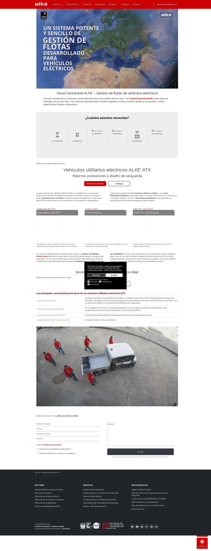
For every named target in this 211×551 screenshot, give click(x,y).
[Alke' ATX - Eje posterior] (155, 225)
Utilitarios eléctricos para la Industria (49, 490)
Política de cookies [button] (95, 270)
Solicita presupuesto (95, 184)
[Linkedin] (156, 527)
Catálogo (119, 184)
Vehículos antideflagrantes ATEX (47, 506)
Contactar (66, 528)
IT (176, 4)
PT (173, 4)
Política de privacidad (52, 445)
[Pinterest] (152, 527)
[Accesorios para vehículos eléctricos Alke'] (53, 278)
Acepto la (48, 445)
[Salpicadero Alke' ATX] (59, 225)
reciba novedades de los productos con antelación (57, 453)
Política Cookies (57, 526)
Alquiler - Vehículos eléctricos (94, 506)
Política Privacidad (42, 526)
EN (158, 4)
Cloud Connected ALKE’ (141, 98)
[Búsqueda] (154, 5)
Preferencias (106, 282)
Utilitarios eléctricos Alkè (141, 490)
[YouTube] (137, 527)
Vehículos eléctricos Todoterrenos (144, 502)
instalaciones (42, 256)
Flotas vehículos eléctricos (93, 490)
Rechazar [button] (96, 275)
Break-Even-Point (138, 509)
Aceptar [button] (114, 275)
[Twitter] (142, 527)
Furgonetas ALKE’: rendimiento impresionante (100, 503)
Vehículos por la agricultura (45, 503)
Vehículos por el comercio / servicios (49, 500)
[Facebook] (132, 527)
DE (165, 4)
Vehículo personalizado (92, 496)
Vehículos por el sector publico (47, 496)
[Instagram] (147, 527)
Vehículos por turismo (43, 493)
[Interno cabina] (107, 225)
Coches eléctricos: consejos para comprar (99, 500)
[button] (57, 4)
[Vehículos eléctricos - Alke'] (41, 4)
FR (162, 4)
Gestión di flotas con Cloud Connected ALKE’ (100, 493)
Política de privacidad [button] (112, 270)
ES (169, 4)
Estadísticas (94, 284)
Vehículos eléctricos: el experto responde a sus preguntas (149, 494)
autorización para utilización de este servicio (55, 449)
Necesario (94, 282)
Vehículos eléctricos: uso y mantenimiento (147, 505)
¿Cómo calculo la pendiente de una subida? (148, 499)
